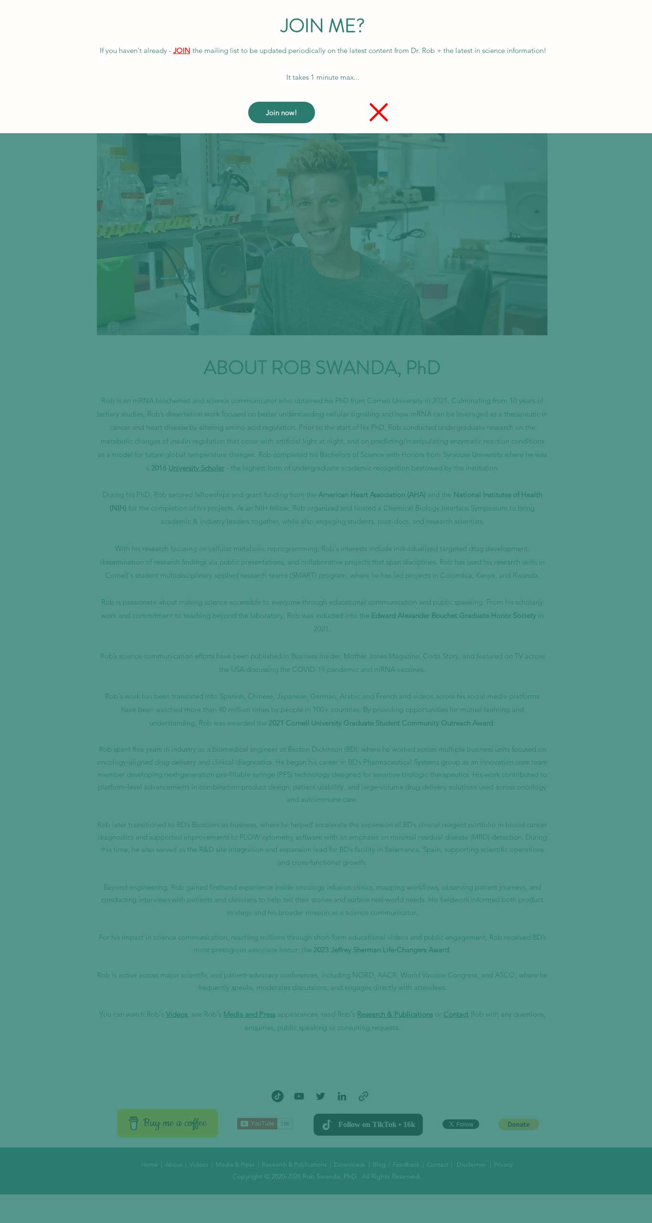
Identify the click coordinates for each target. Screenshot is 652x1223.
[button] (378, 112)
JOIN (181, 50)
